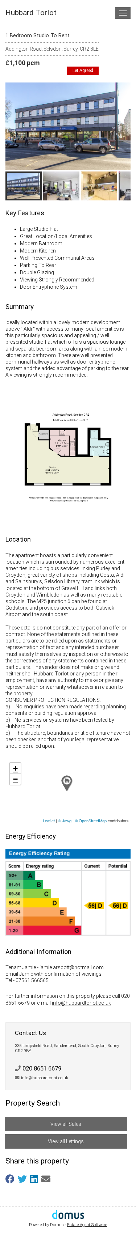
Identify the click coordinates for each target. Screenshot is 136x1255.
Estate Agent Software (87, 1224)
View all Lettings (66, 1141)
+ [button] (15, 768)
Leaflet (49, 820)
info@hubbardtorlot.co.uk (81, 1003)
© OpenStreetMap (91, 820)
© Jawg (64, 820)
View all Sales (65, 1124)
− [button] (15, 779)
